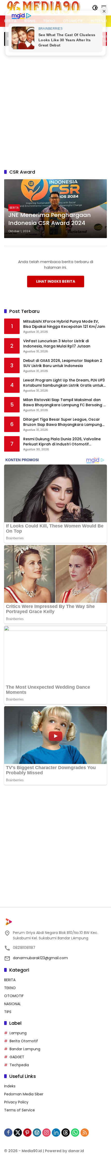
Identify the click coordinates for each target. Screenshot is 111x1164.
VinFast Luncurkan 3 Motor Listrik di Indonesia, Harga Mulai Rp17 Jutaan (56, 344)
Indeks (9, 1086)
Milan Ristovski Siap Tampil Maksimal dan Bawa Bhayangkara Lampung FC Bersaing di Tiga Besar (65, 402)
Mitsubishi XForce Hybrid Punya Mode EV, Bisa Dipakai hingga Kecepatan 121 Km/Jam (64, 324)
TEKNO (10, 987)
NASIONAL (12, 1003)
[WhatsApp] (75, 1132)
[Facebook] (8, 1132)
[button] (95, 8)
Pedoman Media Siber (23, 1094)
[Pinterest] (27, 1132)
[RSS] (85, 1132)
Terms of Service (19, 1110)
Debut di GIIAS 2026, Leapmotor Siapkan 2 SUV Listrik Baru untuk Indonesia (62, 363)
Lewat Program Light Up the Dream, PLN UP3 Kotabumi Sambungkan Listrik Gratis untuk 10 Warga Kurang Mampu (64, 383)
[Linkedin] (56, 1132)
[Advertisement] (55, 106)
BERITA (14, 208)
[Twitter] (18, 1132)
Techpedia (19, 1065)
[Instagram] (46, 1132)
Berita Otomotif (24, 1041)
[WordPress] (37, 1132)
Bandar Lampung (25, 1049)
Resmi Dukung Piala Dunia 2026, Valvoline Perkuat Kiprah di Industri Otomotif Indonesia (62, 442)
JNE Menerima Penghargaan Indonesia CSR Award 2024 (49, 219)
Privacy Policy (16, 1102)
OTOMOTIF (14, 995)
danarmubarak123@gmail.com (40, 957)
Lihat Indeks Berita (55, 281)
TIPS (7, 1011)
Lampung (18, 1033)
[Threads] (65, 1132)
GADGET (17, 1057)
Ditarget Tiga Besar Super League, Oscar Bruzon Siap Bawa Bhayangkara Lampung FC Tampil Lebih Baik (62, 422)
